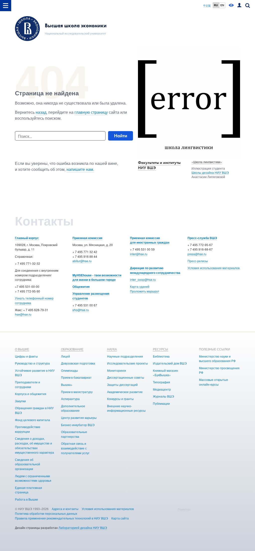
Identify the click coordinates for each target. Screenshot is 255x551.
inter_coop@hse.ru (143, 279)
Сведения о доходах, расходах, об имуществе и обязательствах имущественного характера (34, 445)
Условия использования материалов (214, 268)
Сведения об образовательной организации (27, 464)
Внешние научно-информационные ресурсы (126, 408)
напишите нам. (80, 169)
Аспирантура (70, 399)
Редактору (184, 509)
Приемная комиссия (87, 238)
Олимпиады (69, 370)
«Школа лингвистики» (206, 162)
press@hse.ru (197, 254)
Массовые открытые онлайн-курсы (213, 381)
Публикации (161, 403)
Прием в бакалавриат (76, 377)
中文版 (207, 5)
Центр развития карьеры (79, 417)
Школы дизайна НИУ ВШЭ (210, 172)
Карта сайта (120, 518)
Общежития (81, 286)
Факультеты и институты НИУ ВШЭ (159, 165)
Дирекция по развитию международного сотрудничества (155, 270)
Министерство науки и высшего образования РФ (217, 358)
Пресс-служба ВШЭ (202, 238)
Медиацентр (162, 389)
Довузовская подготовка (78, 363)
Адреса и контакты (65, 509)
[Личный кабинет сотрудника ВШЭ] (239, 5)
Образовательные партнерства (74, 434)
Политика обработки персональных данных (46, 513)
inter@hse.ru (138, 254)
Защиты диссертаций (122, 384)
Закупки (20, 401)
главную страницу (91, 112)
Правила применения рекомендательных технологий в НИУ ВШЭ (61, 518)
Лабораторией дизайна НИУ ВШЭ (83, 527)
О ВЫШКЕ (22, 349)
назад (41, 112)
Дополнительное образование (73, 408)
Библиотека (161, 356)
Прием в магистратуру (77, 392)
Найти (120, 136)
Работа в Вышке (26, 499)
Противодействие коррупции (27, 429)
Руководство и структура (32, 363)
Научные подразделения (125, 356)
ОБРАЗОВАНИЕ (72, 349)
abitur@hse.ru (82, 261)
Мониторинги (116, 370)
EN (222, 5)
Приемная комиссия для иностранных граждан (149, 240)
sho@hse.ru (80, 310)
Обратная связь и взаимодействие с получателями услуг (75, 448)
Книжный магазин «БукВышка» (165, 372)
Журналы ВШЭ (163, 396)
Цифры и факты (26, 356)
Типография (161, 382)
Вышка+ (66, 384)
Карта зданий (139, 286)
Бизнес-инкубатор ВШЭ (78, 425)
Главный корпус (27, 238)
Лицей (65, 356)
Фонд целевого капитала (32, 420)
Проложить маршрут (144, 291)
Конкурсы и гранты (120, 399)
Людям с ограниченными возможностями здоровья (33, 478)
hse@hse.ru (23, 314)
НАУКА (112, 349)
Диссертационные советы (125, 377)
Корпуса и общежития (30, 394)
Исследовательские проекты (127, 363)
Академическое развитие (125, 392)
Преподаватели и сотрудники (27, 384)
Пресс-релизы (198, 261)
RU (216, 5)
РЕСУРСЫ (160, 349)
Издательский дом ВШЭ (170, 363)
